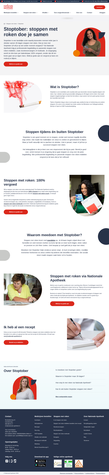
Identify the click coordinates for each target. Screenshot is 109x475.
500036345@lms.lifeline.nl (24, 433)
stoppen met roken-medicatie (13, 203)
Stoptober (21, 23)
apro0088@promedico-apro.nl (24, 435)
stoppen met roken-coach (41, 193)
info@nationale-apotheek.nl (12, 425)
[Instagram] (7, 461)
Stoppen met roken (11, 23)
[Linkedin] (15, 461)
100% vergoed (33, 191)
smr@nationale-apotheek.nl (13, 336)
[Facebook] (11, 461)
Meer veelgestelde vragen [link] (64, 396)
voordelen (51, 240)
